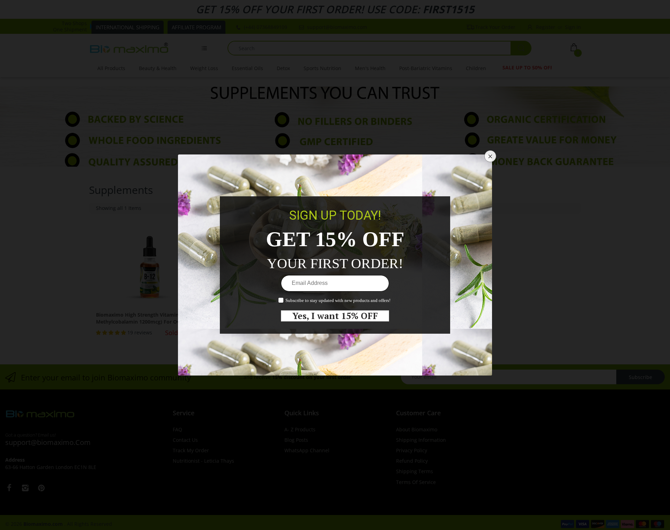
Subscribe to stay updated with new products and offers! (337, 300)
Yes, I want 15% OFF (335, 315)
